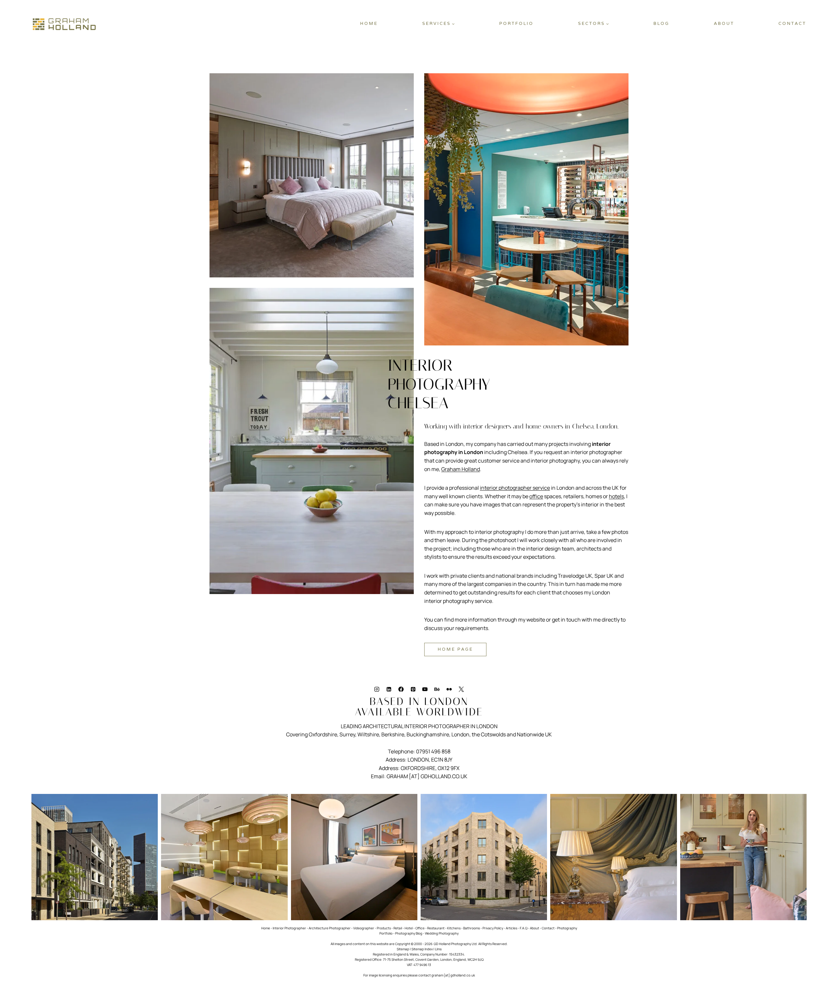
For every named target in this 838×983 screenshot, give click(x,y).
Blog (661, 23)
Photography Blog (408, 933)
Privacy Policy (493, 928)
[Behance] (437, 689)
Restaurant (436, 928)
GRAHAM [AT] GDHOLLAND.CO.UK (427, 776)
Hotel (409, 928)
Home (369, 23)
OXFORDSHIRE (418, 768)
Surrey (347, 734)
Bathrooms (471, 928)
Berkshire (392, 734)
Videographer (363, 928)
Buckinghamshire (428, 734)
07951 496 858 (433, 751)
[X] (461, 689)
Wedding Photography (442, 933)
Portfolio (516, 23)
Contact (792, 23)
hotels (616, 496)
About (724, 23)
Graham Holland (460, 469)
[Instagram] (377, 689)
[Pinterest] (413, 689)
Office (420, 928)
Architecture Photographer (330, 928)
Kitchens (454, 928)
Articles (511, 928)
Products (384, 928)
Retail (397, 928)
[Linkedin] (389, 689)
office (536, 496)
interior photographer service (515, 487)
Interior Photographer (289, 928)
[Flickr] (449, 689)
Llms (438, 949)
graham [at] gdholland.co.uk (453, 975)
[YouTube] (425, 689)
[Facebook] (401, 689)
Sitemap (403, 949)
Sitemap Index (422, 949)
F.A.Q (523, 928)
